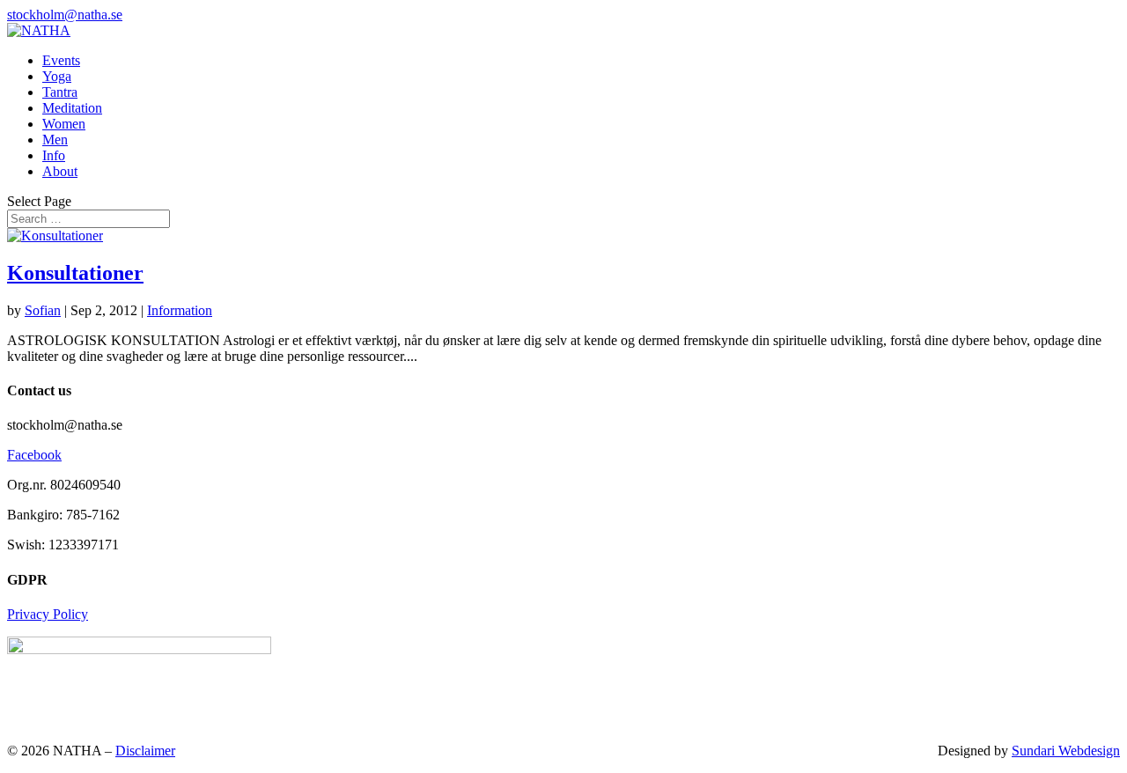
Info (53, 155)
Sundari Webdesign (1066, 750)
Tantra (59, 92)
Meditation (72, 107)
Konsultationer (75, 272)
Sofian (43, 310)
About (59, 171)
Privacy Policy (47, 614)
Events (61, 60)
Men (55, 139)
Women (63, 123)
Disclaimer (145, 750)
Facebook (34, 454)
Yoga (56, 76)
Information (179, 310)
